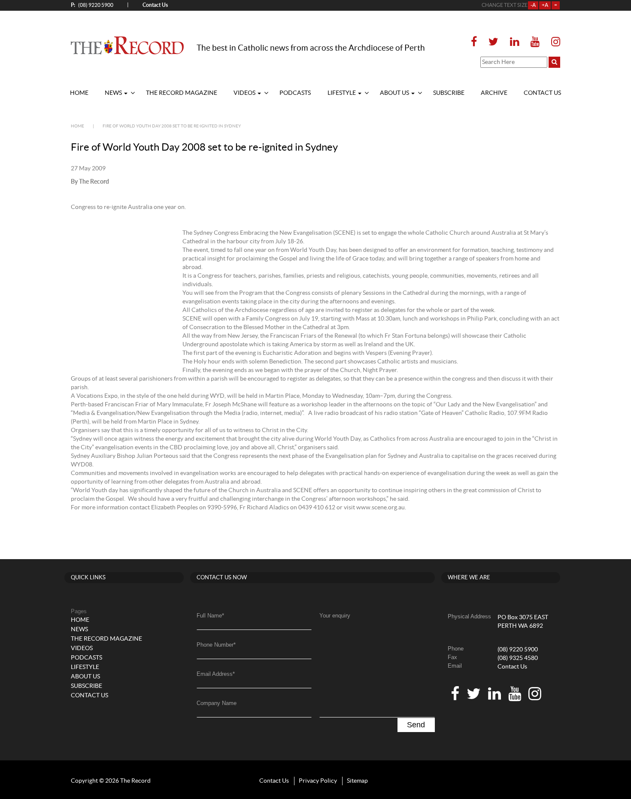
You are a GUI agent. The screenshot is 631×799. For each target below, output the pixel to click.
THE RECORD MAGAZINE (181, 93)
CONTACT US (542, 93)
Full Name (210, 615)
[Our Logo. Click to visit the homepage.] (127, 45)
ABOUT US (395, 93)
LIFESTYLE (342, 93)
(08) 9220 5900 (92, 5)
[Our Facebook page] (476, 42)
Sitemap (357, 781)
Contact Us (512, 667)
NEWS (114, 93)
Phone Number (216, 645)
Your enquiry (334, 615)
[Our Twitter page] (493, 42)
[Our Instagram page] (553, 42)
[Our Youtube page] (535, 42)
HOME (79, 93)
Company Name (217, 703)
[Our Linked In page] (514, 42)
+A (545, 5)
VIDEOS (245, 93)
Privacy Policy (318, 781)
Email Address (216, 674)
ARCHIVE (494, 93)
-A (533, 5)
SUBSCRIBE (448, 93)
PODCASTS (295, 93)
